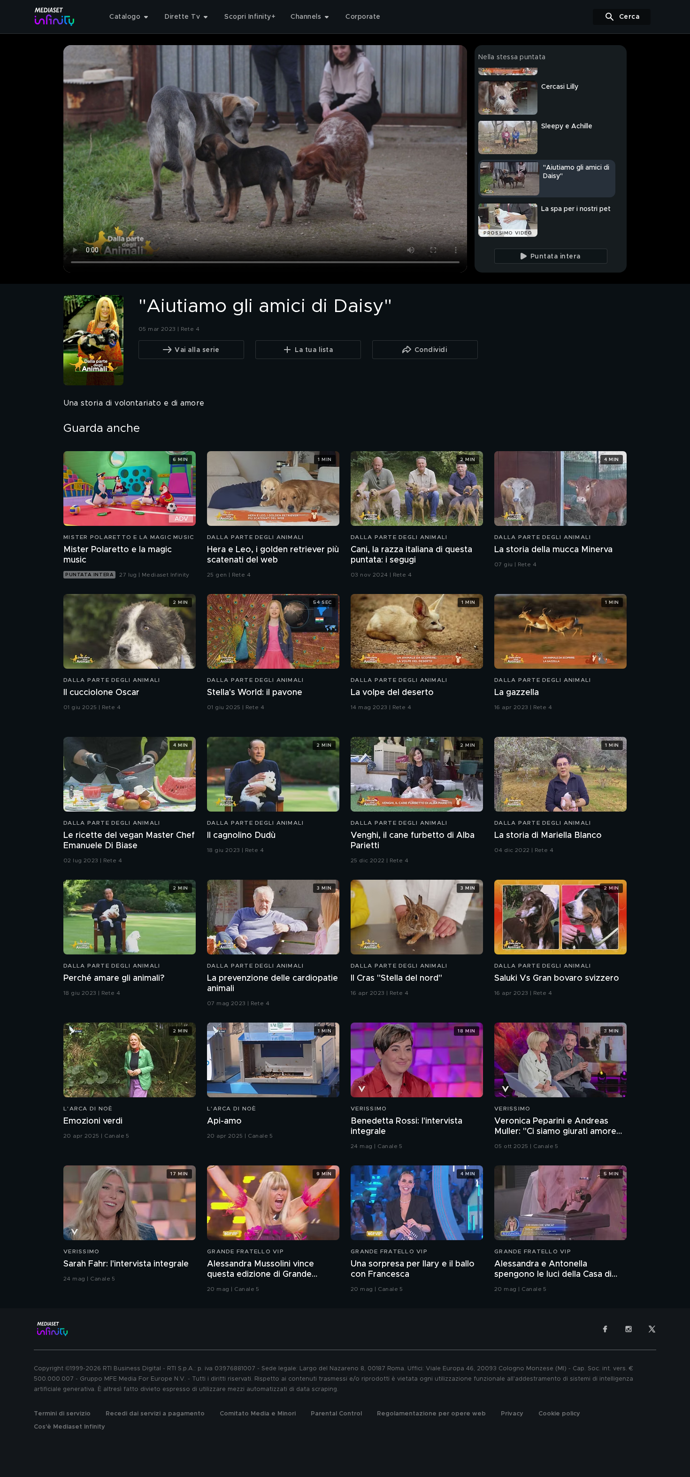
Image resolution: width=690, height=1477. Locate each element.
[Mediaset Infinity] (55, 16)
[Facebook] (605, 1329)
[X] (652, 1329)
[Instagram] (628, 1329)
